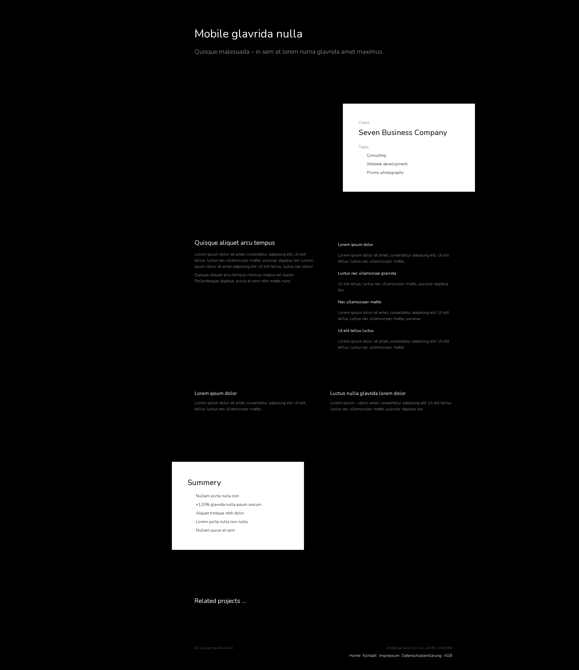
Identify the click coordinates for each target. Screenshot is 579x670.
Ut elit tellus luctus (356, 330)
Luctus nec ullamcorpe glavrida (367, 273)
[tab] (391, 245)
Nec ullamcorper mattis (359, 302)
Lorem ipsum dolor (355, 244)
